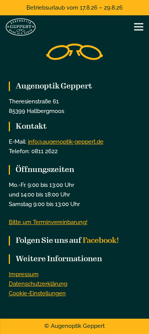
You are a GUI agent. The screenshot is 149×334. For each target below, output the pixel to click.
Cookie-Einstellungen (37, 293)
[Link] (21, 27)
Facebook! (101, 240)
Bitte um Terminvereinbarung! (48, 222)
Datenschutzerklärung (38, 283)
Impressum (24, 274)
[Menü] (139, 26)
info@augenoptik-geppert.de (66, 141)
